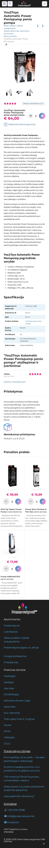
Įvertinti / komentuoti (15, 382)
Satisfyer (9, 682)
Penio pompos (10, 36)
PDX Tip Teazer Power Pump (11, 510)
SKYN (7, 731)
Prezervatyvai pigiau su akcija (21, 647)
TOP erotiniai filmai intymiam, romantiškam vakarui (21, 778)
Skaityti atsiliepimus (33, 103)
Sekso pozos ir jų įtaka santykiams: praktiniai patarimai (24, 788)
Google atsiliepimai (15, 656)
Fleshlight (10, 676)
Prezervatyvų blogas (17, 751)
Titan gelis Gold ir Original (19, 719)
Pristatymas (11, 662)
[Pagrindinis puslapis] (24, 4)
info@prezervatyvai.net (21, 816)
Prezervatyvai (12, 625)
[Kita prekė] (42, 26)
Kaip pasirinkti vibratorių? (19, 796)
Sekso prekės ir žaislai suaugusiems (16, 639)
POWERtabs (11, 694)
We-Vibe (9, 688)
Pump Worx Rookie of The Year (36, 510)
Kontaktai (10, 803)
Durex (7, 725)
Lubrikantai (10, 631)
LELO (7, 743)
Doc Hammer (12, 712)
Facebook (13, 822)
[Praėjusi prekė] (37, 26)
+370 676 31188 (16, 809)
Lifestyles (9, 737)
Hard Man (10, 706)
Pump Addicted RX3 (10, 577)
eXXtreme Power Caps (17, 700)
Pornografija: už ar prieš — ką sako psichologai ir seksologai (24, 759)
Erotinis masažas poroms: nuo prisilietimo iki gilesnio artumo (22, 768)
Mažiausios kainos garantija (21, 124)
